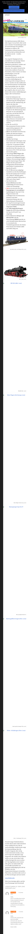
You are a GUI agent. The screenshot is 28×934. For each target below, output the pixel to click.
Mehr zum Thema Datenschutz (14, 10)
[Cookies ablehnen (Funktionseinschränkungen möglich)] (26, 6)
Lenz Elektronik (10, 878)
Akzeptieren (14, 7)
